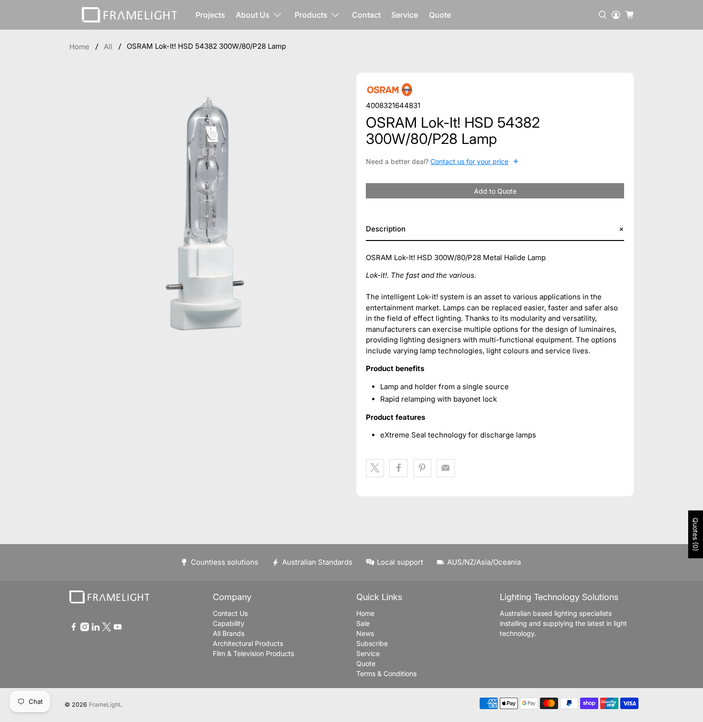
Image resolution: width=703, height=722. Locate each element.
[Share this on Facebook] (398, 468)
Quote (440, 15)
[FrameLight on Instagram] (84, 628)
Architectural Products (248, 643)
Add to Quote (495, 191)
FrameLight (105, 704)
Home (79, 46)
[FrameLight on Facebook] (73, 628)
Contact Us (230, 613)
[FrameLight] (129, 14)
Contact (366, 15)
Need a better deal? (442, 161)
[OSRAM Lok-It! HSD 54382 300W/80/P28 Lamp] (208, 211)
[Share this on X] (375, 468)
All (108, 46)
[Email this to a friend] (446, 468)
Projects (210, 15)
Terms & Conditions (386, 673)
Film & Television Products (253, 653)
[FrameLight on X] (106, 628)
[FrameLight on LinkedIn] (95, 628)
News (365, 633)
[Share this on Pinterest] (422, 468)
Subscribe (372, 643)
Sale (363, 623)
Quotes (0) (696, 534)
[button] (495, 229)
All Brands (228, 633)
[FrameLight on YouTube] (117, 628)
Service (404, 15)
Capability (228, 623)
